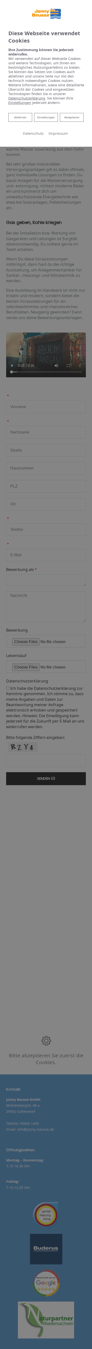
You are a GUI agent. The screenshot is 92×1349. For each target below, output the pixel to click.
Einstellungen (46, 117)
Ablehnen (20, 117)
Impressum (58, 133)
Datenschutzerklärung (26, 98)
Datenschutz (33, 133)
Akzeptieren (71, 117)
